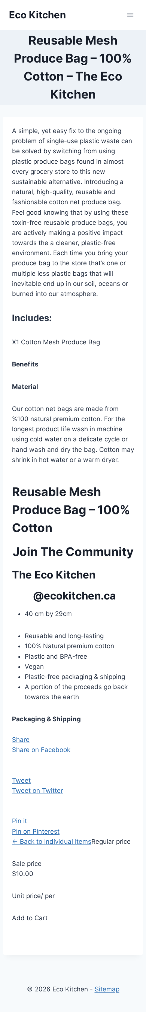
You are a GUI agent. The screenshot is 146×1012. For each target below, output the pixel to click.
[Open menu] (130, 15)
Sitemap (107, 989)
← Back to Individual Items (51, 841)
